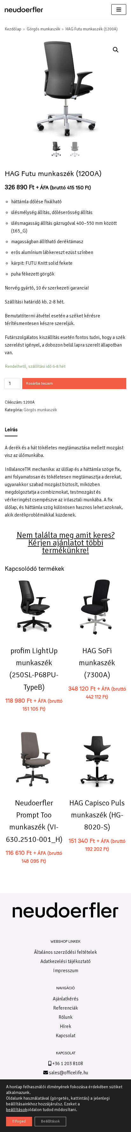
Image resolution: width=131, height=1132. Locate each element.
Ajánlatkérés (66, 999)
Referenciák (65, 1008)
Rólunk (65, 1017)
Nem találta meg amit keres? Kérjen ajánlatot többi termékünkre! (66, 543)
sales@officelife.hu (68, 1073)
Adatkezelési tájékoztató (65, 961)
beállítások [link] (16, 1109)
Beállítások (50, 1121)
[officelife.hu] (24, 9)
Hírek (65, 1026)
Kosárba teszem (39, 383)
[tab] (11, 429)
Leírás (11, 430)
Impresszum (65, 970)
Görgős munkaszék (43, 29)
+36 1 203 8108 (67, 1063)
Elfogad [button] (19, 1121)
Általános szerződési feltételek (65, 952)
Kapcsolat (65, 1035)
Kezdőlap (13, 29)
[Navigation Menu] (118, 9)
